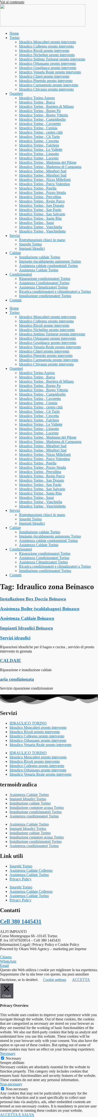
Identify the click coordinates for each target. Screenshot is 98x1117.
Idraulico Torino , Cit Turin (39, 137)
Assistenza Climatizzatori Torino (43, 287)
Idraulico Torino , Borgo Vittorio (43, 115)
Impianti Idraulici (32, 248)
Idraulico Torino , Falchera (39, 145)
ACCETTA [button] (81, 980)
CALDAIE (10, 660)
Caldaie (15, 253)
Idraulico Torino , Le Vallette (40, 149)
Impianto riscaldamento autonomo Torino (50, 261)
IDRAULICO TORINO (28, 723)
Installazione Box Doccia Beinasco (33, 598)
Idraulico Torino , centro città (41, 132)
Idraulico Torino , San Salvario (42, 214)
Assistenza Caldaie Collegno (31, 870)
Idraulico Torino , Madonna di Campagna (50, 167)
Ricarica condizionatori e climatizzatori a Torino (55, 291)
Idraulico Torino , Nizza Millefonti (45, 180)
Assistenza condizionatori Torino (34, 816)
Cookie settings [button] (54, 980)
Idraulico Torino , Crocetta (39, 141)
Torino (15, 38)
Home (14, 33)
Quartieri (16, 94)
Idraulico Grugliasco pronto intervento (47, 68)
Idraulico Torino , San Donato (41, 205)
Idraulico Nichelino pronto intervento (47, 55)
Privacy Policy (20, 879)
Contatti (15, 300)
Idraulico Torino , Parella (37, 188)
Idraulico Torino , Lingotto (39, 154)
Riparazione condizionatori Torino (44, 279)
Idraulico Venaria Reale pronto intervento (50, 72)
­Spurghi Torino (30, 244)
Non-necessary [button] (11, 1084)
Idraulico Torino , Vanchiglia (40, 227)
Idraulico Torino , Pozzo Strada (42, 193)
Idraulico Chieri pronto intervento (44, 76)
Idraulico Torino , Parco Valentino (44, 184)
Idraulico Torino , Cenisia (38, 128)
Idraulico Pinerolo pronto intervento (46, 81)
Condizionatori (21, 274)
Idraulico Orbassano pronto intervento (47, 63)
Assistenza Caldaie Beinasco (27, 618)
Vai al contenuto (12, 2)
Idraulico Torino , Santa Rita (40, 218)
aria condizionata (17, 679)
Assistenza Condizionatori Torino (44, 283)
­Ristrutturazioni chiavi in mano (42, 240)
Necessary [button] (7, 1054)
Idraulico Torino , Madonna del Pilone (47, 162)
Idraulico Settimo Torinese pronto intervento (52, 59)
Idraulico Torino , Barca (37, 102)
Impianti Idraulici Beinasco (26, 628)
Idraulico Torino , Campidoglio (42, 119)
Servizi (15, 236)
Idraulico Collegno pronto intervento (46, 46)
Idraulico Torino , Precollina (40, 197)
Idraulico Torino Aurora (37, 98)
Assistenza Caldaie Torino (38, 270)
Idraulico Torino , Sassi (36, 223)
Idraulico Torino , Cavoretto (40, 124)
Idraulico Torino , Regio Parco (42, 201)
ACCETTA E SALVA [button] (17, 1115)
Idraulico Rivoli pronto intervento (44, 51)
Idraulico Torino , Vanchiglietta (42, 231)
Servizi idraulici (15, 637)
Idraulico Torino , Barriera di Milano (46, 106)
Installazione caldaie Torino (39, 257)
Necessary (13, 1058)
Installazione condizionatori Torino (45, 296)
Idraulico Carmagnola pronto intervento (48, 85)
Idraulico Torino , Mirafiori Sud (42, 171)
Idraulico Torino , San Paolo (40, 210)
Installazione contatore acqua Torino (37, 808)
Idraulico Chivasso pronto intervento (46, 89)
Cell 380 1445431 (20, 921)
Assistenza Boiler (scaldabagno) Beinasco (39, 608)
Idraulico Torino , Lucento (39, 158)
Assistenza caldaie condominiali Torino (48, 266)
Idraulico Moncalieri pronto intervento (47, 42)
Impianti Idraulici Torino (28, 799)
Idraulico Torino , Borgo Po (40, 111)
